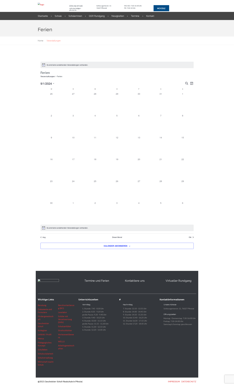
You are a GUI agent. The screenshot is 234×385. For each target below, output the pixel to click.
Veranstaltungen (47, 76)
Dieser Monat (117, 237)
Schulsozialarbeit (45, 353)
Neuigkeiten (117, 16)
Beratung (42, 305)
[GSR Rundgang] (161, 281)
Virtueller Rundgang (178, 280)
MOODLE (161, 8)
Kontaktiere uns (135, 280)
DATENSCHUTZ (188, 381)
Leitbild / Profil (44, 334)
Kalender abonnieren (115, 245)
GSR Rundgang (97, 16)
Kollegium (42, 330)
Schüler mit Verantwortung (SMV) (65, 319)
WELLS (61, 341)
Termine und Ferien (96, 280)
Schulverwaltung (45, 357)
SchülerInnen (75, 16)
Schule (58, 16)
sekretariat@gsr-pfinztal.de (75, 9)
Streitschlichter (65, 330)
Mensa (41, 338)
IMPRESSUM (174, 381)
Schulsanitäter (64, 326)
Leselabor (62, 312)
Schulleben (42, 349)
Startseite (43, 16)
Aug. (44, 237)
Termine (135, 16)
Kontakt (150, 16)
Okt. (190, 237)
